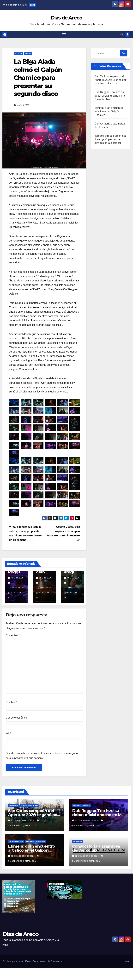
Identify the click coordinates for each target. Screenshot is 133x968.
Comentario (13, 635)
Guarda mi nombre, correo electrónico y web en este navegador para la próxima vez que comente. (42, 755)
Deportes (13, 806)
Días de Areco (66, 18)
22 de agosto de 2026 (87, 856)
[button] (122, 34)
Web (8, 733)
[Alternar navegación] (64, 34)
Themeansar (56, 961)
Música (28, 54)
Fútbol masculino (29, 806)
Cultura (18, 54)
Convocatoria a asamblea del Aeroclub (96, 848)
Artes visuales (16, 841)
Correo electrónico (17, 717)
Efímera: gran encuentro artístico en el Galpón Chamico (109, 111)
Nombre (11, 702)
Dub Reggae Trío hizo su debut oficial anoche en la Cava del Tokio (110, 96)
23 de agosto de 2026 (23, 820)
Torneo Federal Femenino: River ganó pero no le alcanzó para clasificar (110, 139)
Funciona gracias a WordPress (17, 961)
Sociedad (40, 841)
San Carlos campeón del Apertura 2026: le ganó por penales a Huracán (110, 80)
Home (126, 961)
